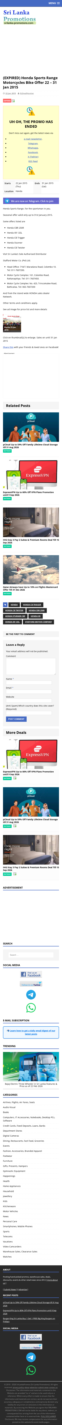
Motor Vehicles (10, 1211)
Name (9, 678)
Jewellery (7, 1196)
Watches (7, 1256)
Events (6, 1145)
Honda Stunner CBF (15, 616)
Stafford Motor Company (38, 622)
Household (8, 1191)
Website (10, 696)
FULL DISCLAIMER (48, 1416)
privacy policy (18, 1387)
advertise (34, 1387)
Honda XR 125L (12, 622)
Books (6, 1112)
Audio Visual (9, 1107)
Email (9, 687)
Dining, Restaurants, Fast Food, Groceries (23, 1140)
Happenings (9, 1176)
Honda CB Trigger (32, 604)
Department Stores (12, 1130)
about (27, 1387)
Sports (6, 1231)
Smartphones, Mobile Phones (18, 1226)
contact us (53, 1387)
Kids (5, 1201)
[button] (54, 3)
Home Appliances (12, 1186)
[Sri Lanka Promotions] (31, 17)
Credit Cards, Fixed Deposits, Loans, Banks (24, 1125)
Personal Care (10, 1221)
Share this (8, 347)
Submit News (10, 1289)
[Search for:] (31, 955)
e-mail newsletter (33, 139)
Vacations (8, 1241)
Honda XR (35, 616)
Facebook (33, 152)
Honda (14, 604)
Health (6, 1181)
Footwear (7, 1156)
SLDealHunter (27, 93)
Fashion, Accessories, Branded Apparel (22, 1151)
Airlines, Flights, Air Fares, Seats (19, 1102)
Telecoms (7, 1236)
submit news (43, 1387)
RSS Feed (33, 161)
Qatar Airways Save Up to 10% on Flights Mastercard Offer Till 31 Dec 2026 (30, 588)
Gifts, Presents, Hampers (15, 1166)
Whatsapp (33, 147)
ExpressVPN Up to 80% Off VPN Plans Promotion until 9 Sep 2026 (28, 493)
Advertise (23, 1289)
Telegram (33, 143)
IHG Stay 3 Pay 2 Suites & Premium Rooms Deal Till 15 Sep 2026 (31, 541)
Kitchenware (9, 1206)
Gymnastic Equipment (14, 1171)
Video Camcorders (12, 1246)
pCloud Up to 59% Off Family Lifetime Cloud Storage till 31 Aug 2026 (30, 446)
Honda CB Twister (14, 610)
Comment (11, 656)
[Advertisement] (31, 50)
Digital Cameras (11, 1135)
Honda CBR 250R (37, 610)
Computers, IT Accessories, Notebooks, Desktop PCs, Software (29, 1119)
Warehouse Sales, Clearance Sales (20, 1251)
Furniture (7, 1160)
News (6, 1216)
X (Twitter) (33, 156)
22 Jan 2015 (10, 93)
